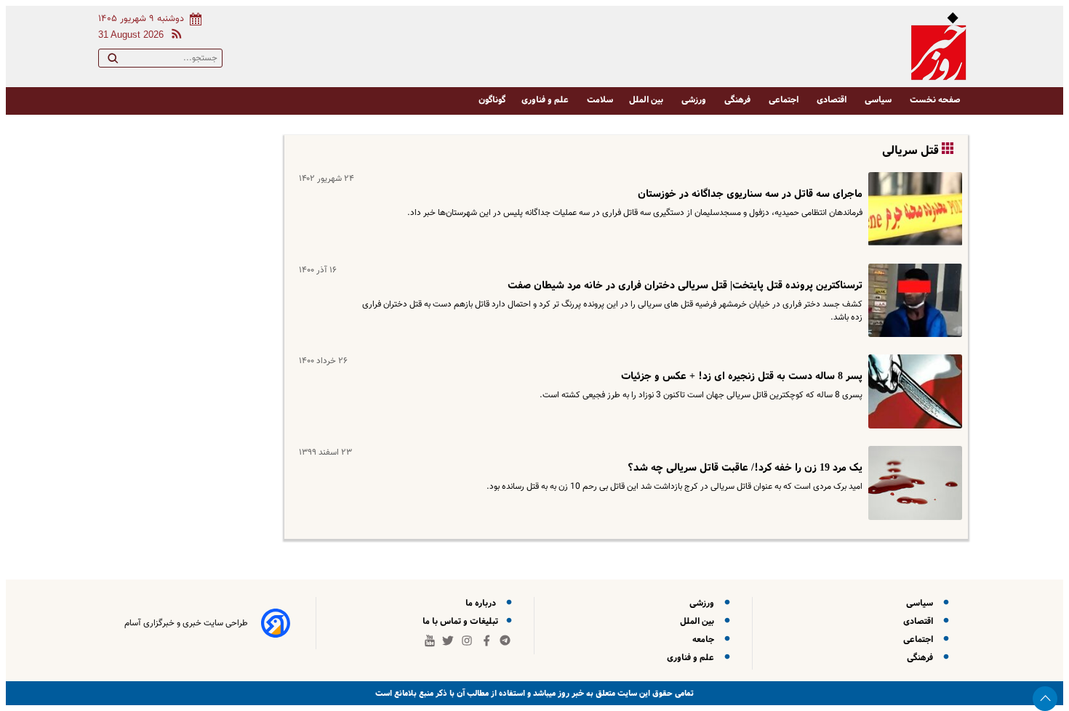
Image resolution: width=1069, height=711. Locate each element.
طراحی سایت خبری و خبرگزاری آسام (186, 623)
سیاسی (879, 100)
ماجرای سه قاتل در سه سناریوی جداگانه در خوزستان (750, 194)
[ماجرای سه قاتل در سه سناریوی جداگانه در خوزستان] (912, 209)
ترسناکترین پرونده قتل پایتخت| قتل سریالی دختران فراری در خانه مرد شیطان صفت (685, 285)
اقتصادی (833, 100)
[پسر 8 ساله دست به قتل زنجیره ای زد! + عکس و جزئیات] (912, 391)
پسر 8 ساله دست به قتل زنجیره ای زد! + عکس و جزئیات (741, 376)
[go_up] (1045, 698)
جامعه (705, 639)
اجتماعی (785, 100)
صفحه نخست (935, 100)
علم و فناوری (546, 100)
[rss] (174, 36)
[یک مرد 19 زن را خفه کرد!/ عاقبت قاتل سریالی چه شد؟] (912, 483)
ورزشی (694, 100)
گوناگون (492, 100)
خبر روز (570, 693)
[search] (112, 61)
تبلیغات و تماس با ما (461, 621)
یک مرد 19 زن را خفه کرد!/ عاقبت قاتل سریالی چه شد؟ (745, 467)
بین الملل (647, 100)
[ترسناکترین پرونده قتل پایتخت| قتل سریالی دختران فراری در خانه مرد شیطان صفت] (912, 301)
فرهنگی (738, 100)
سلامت (600, 100)
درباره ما (482, 603)
